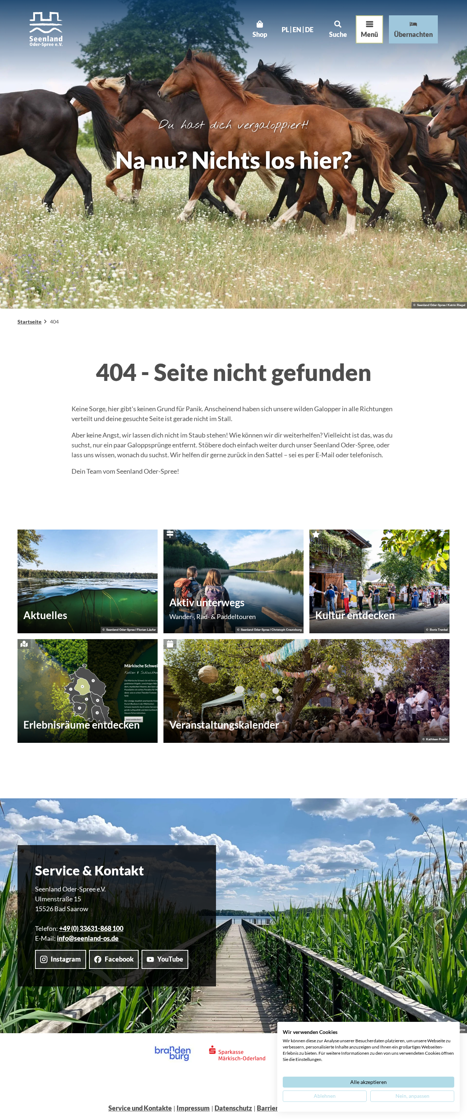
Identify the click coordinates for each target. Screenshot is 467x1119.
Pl (285, 29)
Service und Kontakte (140, 1108)
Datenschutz (233, 1108)
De (309, 29)
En (297, 29)
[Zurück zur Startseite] (46, 29)
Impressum (193, 1108)
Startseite (30, 321)
